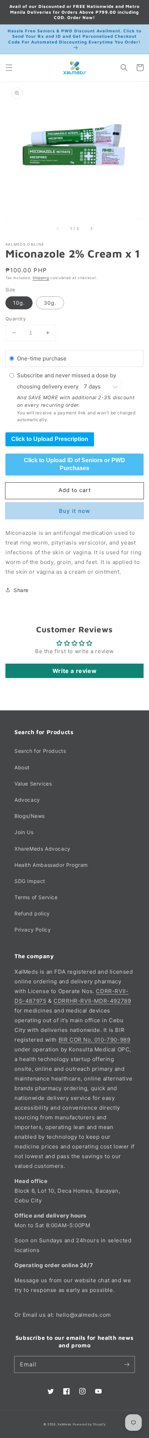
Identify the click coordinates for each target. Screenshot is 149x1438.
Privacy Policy (32, 930)
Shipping (41, 278)
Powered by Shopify (89, 1424)
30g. (50, 303)
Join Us (23, 832)
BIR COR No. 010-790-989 (95, 1039)
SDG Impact (29, 881)
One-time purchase (42, 358)
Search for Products (40, 751)
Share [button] (21, 590)
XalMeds (64, 1424)
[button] (9, 68)
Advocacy (27, 800)
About (22, 767)
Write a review (74, 670)
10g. (19, 303)
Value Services (33, 784)
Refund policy (32, 913)
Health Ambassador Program (51, 865)
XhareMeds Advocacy (42, 849)
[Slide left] (58, 229)
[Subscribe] (127, 1364)
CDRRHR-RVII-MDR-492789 (92, 1000)
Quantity (15, 319)
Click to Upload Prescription (49, 439)
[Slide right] (91, 229)
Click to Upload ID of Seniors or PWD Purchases (74, 464)
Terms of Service (36, 897)
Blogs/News (29, 816)
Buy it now (74, 511)
